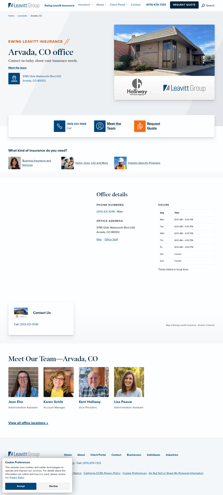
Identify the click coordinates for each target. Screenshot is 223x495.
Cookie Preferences (135, 473)
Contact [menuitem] (136, 4)
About (81, 455)
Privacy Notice (73, 473)
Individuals (153, 455)
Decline (53, 486)
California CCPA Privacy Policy (102, 473)
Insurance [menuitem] (84, 4)
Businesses (134, 455)
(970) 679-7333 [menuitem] (156, 4)
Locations (22, 15)
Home (11, 15)
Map (99, 239)
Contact (116, 455)
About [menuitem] (100, 4)
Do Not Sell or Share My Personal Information (176, 473)
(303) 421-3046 (29, 324)
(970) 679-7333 (92, 463)
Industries (172, 455)
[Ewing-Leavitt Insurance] (23, 5)
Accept (21, 486)
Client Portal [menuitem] (117, 4)
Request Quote (184, 4)
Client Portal (98, 455)
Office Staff (111, 239)
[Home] (23, 454)
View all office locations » (28, 423)
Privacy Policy (17, 477)
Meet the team (17, 68)
